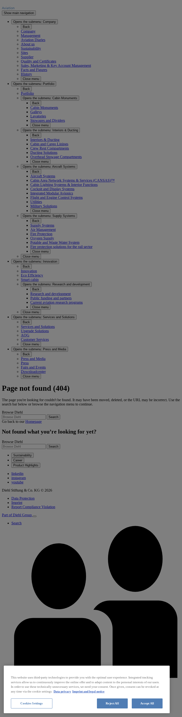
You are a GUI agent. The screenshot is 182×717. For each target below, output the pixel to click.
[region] (87, 689)
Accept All (147, 703)
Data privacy (62, 691)
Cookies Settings (31, 703)
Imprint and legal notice (88, 691)
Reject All (112, 703)
